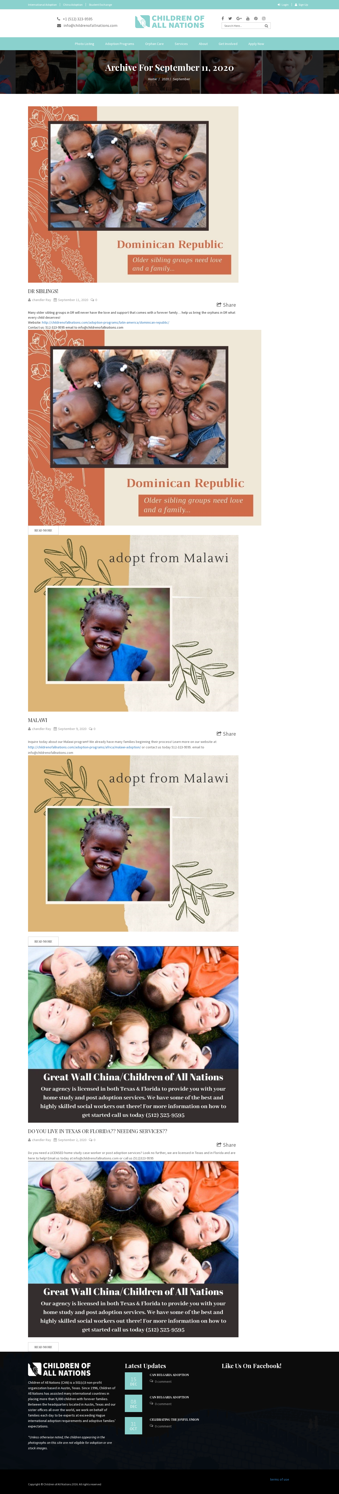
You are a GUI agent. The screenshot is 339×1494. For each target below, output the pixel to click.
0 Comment (163, 1381)
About (203, 43)
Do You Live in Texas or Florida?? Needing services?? (97, 1131)
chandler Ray (41, 300)
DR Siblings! (43, 291)
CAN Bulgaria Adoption (169, 1375)
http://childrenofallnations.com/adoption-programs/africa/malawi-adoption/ (84, 747)
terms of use (279, 1479)
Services (181, 43)
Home (152, 79)
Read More (43, 530)
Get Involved (228, 43)
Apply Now (256, 43)
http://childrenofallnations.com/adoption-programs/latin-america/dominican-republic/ (105, 322)
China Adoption (73, 4)
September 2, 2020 (72, 1140)
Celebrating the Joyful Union (174, 1419)
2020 (165, 79)
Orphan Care (154, 43)
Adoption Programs (119, 43)
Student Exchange (100, 4)
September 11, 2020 (73, 300)
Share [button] (229, 304)
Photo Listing (84, 43)
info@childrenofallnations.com (90, 25)
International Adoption (42, 4)
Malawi (37, 720)
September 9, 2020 (72, 729)
